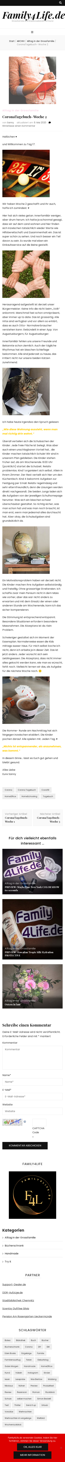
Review (8, 1392)
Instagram (33, 1372)
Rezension (22, 1392)
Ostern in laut (12, 1004)
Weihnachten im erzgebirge (18, 1418)
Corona (8, 790)
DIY (39, 1346)
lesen (7, 1379)
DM (48, 1346)
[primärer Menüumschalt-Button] (32, 32)
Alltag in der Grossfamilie (20, 110)
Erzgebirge (26, 1353)
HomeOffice (10, 796)
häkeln (19, 1372)
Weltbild (41, 1418)
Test (7, 1405)
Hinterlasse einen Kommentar (18, 125)
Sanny (10, 122)
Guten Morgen (11, 1366)
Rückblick (50, 1392)
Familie (40, 1353)
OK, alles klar (33, 1447)
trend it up (31, 1405)
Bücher (45, 1340)
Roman (36, 1392)
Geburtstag (42, 1359)
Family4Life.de (33, 14)
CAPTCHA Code (38, 1130)
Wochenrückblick (13, 1424)
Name (6, 1075)
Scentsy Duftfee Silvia (15, 1308)
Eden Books (10, 1353)
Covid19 (45, 790)
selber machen (24, 1398)
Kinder (47, 1372)
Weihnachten (25, 1411)
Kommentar (10, 1043)
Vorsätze (9, 1411)
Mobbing (52, 1379)
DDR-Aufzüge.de (12, 1292)
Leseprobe (20, 1379)
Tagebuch (48, 796)
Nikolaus (9, 1385)
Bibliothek (20, 1340)
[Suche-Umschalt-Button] (60, 3)
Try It (8, 1261)
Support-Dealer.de (14, 1284)
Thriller (17, 1405)
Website (7, 1104)
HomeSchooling (29, 796)
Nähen (22, 1385)
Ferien (29, 1359)
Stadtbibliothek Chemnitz (18, 1300)
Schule (8, 1398)
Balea (7, 1340)
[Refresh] (25, 1121)
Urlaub (44, 1405)
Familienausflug (13, 1359)
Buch (33, 1340)
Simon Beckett (44, 1398)
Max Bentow (36, 1379)
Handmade (11, 1253)
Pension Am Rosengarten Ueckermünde (27, 1316)
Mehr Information (32, 1455)
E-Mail (6, 1090)
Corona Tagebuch (27, 790)
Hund (7, 1372)
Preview (34, 1385)
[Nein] (61, 1447)
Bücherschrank (14, 1245)
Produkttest (48, 1385)
